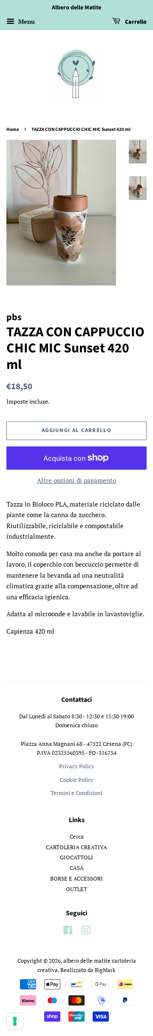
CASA (77, 868)
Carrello (135, 22)
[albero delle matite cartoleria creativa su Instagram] (86, 932)
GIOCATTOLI (76, 857)
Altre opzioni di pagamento (76, 480)
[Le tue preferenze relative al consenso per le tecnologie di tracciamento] (15, 1021)
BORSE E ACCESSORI (76, 878)
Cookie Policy (77, 780)
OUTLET (76, 889)
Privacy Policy (76, 766)
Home (12, 129)
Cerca (77, 836)
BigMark (105, 970)
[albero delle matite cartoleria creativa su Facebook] (68, 932)
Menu (26, 21)
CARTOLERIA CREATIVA (76, 847)
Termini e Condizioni (76, 793)
